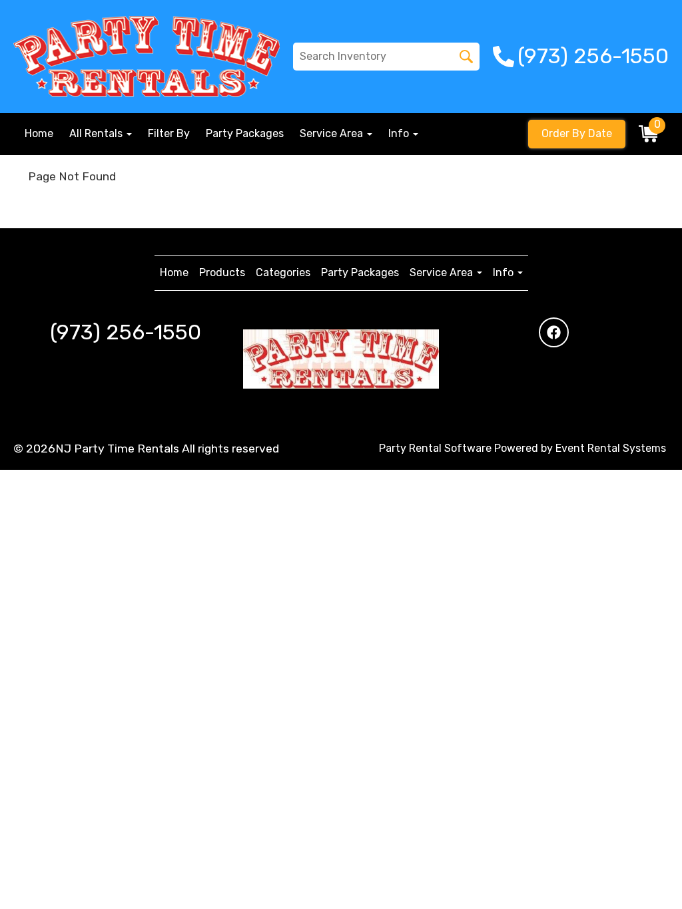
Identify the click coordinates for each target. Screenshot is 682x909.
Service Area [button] (333, 133)
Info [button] (400, 133)
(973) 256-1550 (125, 332)
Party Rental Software (435, 448)
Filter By (169, 133)
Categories (283, 272)
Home (39, 133)
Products (222, 272)
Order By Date (576, 133)
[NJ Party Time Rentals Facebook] (554, 332)
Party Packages (245, 133)
